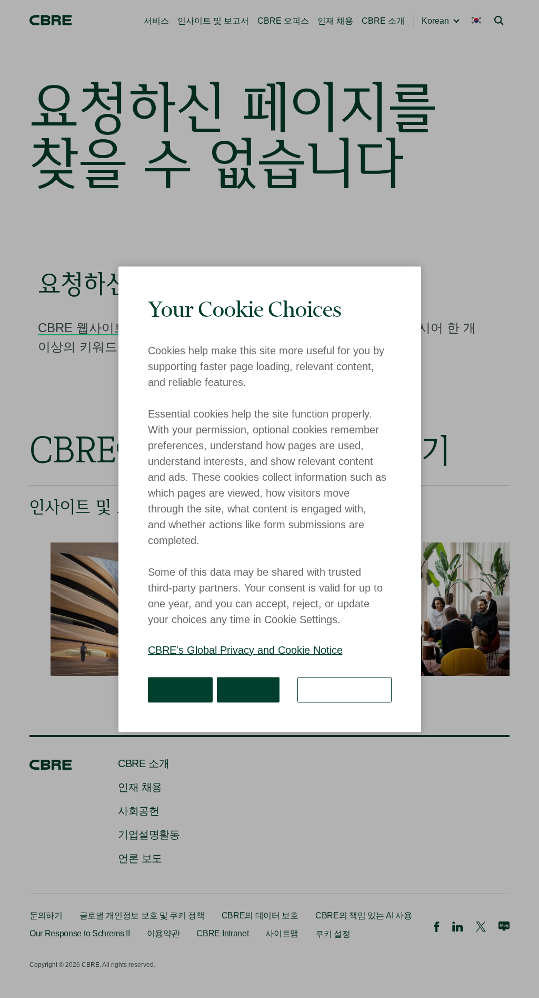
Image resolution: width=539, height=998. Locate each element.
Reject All (242, 689)
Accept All (179, 689)
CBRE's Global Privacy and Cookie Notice (245, 649)
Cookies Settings (348, 689)
